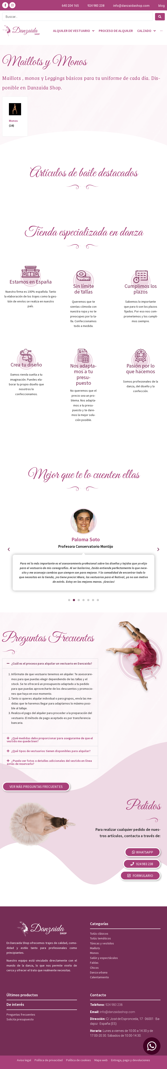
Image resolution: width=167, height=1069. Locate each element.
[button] (9, 549)
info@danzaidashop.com (131, 5)
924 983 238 (95, 5)
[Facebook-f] (5, 5)
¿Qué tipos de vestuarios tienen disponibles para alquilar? (50, 751)
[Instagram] (12, 5)
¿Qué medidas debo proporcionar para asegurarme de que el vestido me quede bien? (50, 739)
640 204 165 (70, 5)
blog (161, 5)
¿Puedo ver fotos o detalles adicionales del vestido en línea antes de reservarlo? (49, 762)
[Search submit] (160, 16)
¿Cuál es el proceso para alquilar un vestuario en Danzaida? (51, 663)
